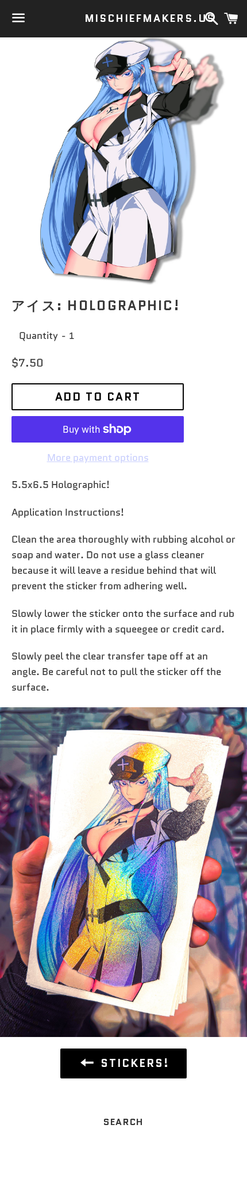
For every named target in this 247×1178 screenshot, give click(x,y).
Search (123, 1122)
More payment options (98, 457)
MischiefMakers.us (123, 19)
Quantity (38, 335)
